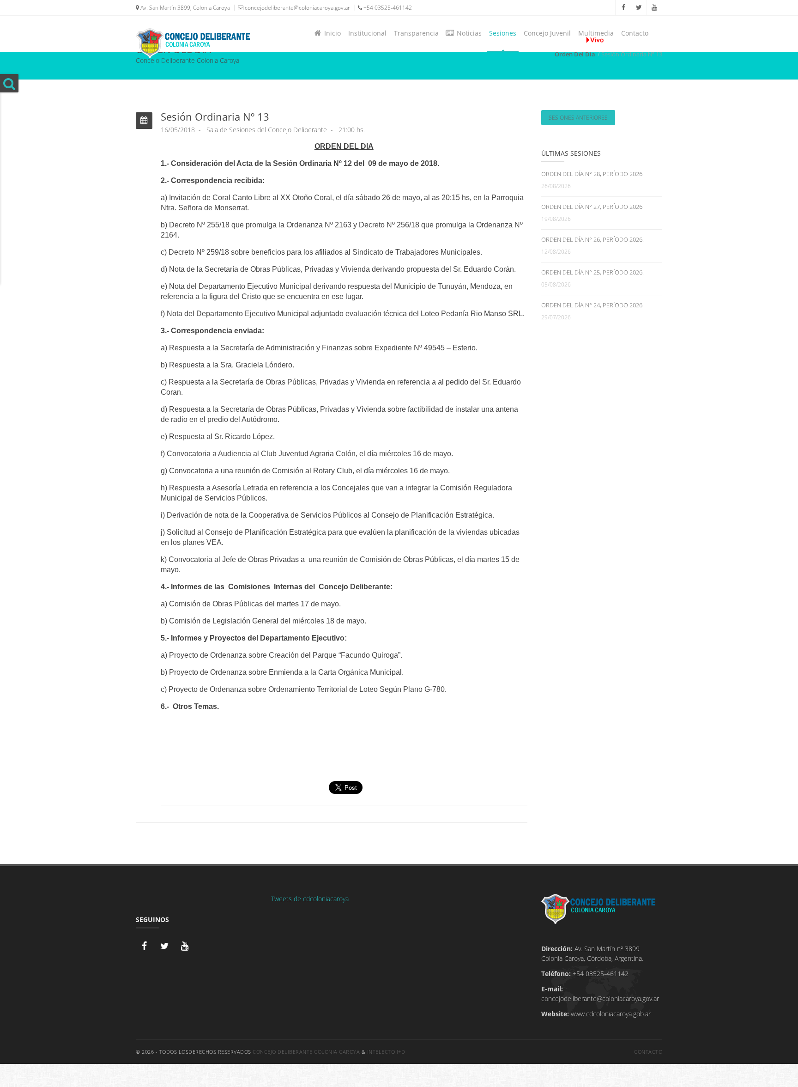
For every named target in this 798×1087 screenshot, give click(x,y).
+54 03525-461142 (387, 8)
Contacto (634, 33)
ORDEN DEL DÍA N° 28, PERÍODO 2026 (591, 174)
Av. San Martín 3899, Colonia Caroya (184, 8)
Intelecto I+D (386, 1051)
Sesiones (502, 33)
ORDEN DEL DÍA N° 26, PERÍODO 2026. (592, 239)
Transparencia (416, 33)
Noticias (467, 33)
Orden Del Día (575, 54)
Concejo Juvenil (547, 33)
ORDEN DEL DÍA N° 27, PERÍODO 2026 (591, 206)
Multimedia (596, 33)
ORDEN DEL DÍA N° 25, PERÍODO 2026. (592, 272)
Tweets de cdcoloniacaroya (310, 898)
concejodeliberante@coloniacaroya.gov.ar (296, 8)
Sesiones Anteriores (578, 118)
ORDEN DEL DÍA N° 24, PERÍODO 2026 (591, 305)
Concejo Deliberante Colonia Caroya (306, 1051)
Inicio (330, 33)
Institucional (367, 33)
